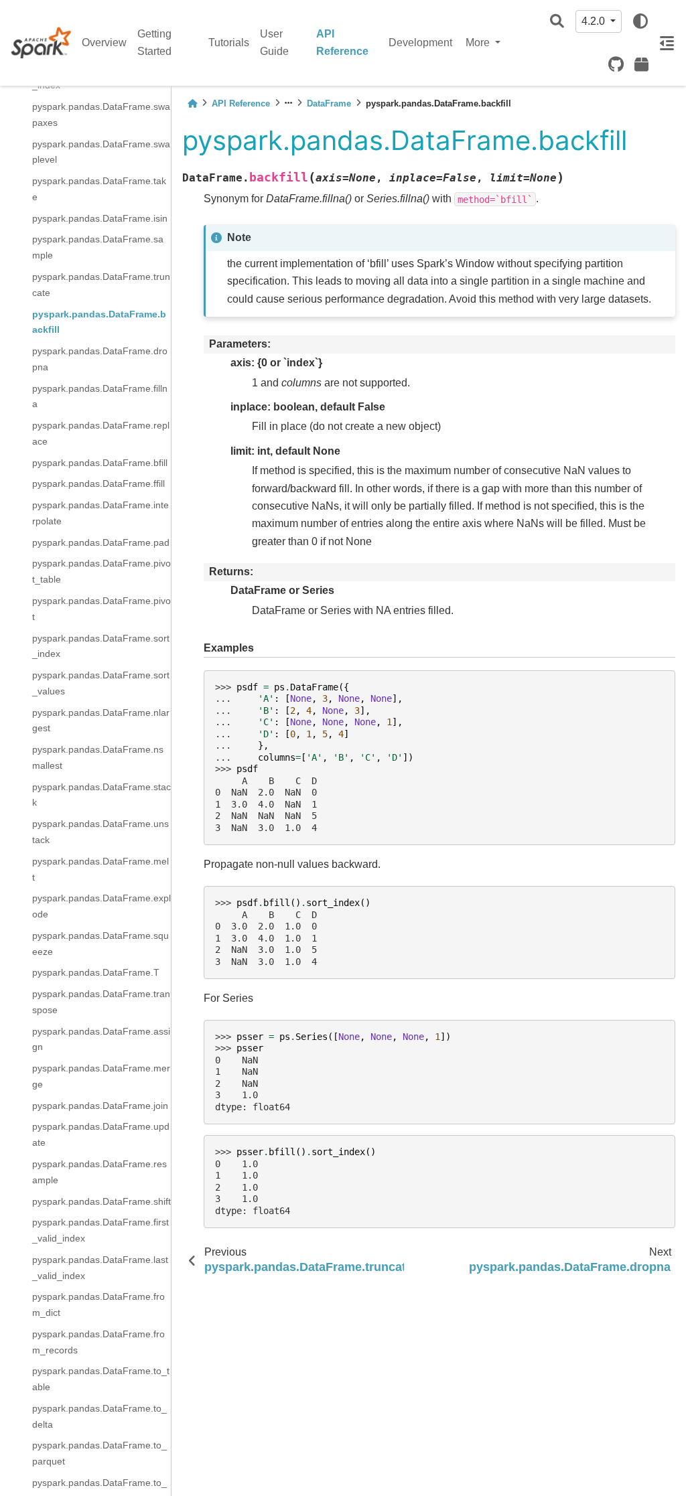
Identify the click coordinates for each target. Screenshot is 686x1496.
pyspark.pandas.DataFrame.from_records (98, 1342)
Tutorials (228, 42)
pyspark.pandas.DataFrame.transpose (101, 1001)
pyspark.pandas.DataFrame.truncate (101, 284)
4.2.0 (594, 21)
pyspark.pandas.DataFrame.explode (101, 906)
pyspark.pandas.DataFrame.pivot (101, 608)
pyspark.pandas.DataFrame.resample (99, 1171)
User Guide (274, 42)
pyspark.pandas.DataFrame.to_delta (99, 1416)
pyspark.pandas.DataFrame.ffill (98, 483)
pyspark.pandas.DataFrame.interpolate (100, 513)
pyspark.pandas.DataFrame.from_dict (98, 1304)
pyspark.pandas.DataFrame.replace (100, 433)
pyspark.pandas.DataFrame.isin (99, 218)
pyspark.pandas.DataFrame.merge (101, 1076)
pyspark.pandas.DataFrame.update (100, 1134)
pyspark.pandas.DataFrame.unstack (100, 831)
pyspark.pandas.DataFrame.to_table (100, 1378)
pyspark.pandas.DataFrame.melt (100, 869)
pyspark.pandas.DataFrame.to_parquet (99, 1453)
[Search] (557, 21)
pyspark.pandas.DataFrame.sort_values (100, 683)
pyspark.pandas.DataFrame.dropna (99, 359)
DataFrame (329, 103)
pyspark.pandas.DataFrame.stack (101, 794)
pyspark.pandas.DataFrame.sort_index (100, 646)
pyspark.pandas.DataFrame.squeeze (100, 943)
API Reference (342, 42)
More (479, 42)
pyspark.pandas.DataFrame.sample (97, 247)
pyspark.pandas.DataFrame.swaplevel (101, 152)
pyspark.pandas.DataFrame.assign (101, 1039)
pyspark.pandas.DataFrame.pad (100, 542)
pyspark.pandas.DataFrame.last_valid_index (100, 1267)
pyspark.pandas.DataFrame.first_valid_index (100, 1230)
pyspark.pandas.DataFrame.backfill (99, 322)
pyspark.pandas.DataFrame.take (99, 188)
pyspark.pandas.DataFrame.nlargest (100, 720)
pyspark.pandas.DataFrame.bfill (99, 462)
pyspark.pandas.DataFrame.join (100, 1105)
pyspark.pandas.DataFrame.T (95, 972)
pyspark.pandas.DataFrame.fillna (99, 396)
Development (420, 42)
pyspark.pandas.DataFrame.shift (101, 1201)
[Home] (192, 103)
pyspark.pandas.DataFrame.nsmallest (97, 757)
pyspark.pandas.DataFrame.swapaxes (101, 114)
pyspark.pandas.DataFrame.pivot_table (101, 571)
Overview (104, 42)
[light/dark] (640, 21)
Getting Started (154, 42)
